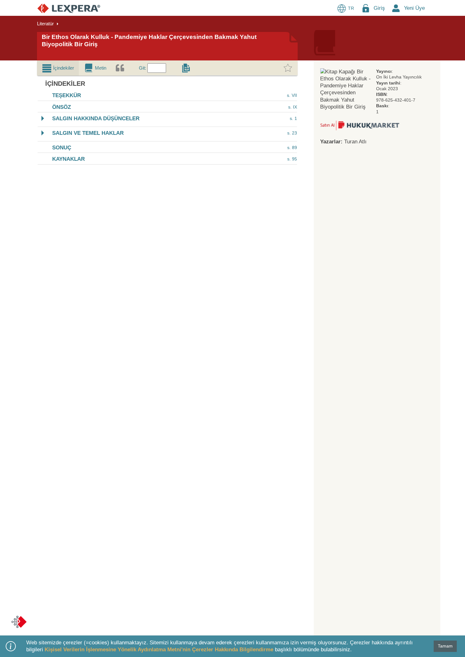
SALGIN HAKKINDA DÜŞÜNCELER (96, 119)
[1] (359, 125)
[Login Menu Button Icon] (365, 8)
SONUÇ (61, 148)
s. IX (292, 107)
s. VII (292, 95)
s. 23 (292, 132)
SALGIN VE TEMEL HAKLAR (88, 133)
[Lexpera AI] (19, 622)
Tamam (445, 645)
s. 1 (293, 118)
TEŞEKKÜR (66, 96)
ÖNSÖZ (61, 107)
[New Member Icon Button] (396, 8)
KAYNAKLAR (68, 159)
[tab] (58, 68)
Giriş (379, 8)
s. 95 (292, 158)
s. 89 (292, 147)
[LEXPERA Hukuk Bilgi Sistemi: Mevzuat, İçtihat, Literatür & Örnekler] (69, 8)
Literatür (45, 23)
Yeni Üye (414, 8)
